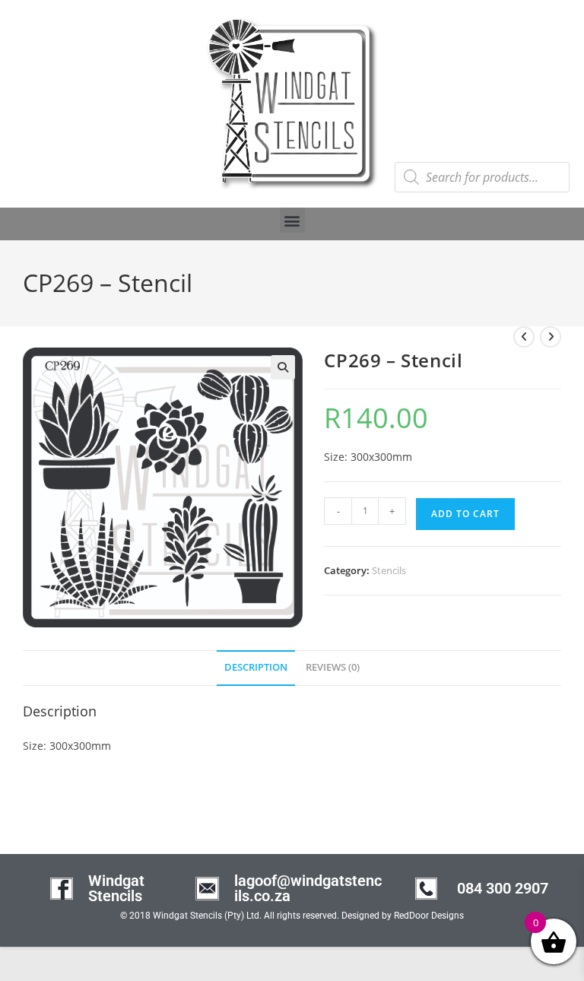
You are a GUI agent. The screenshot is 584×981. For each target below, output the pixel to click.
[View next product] (550, 337)
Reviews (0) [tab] (333, 667)
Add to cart (465, 513)
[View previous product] (524, 337)
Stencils (389, 570)
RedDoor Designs (429, 915)
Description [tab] (255, 667)
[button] (292, 220)
